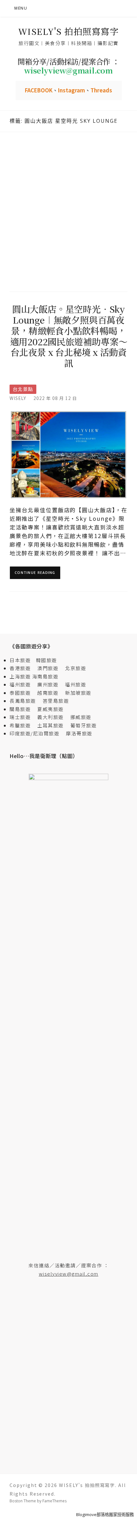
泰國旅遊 (23, 692)
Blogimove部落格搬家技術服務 (105, 1514)
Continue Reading (35, 572)
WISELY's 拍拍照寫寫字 (68, 31)
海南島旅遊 (45, 676)
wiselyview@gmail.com (68, 1273)
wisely (18, 398)
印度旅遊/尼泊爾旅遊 (37, 733)
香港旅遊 (20, 668)
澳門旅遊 (47, 668)
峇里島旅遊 (56, 700)
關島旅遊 (23, 709)
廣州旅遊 (47, 684)
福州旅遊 (23, 684)
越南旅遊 (50, 692)
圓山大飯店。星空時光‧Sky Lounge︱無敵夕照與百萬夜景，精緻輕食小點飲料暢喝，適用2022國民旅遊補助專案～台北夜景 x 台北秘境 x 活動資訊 (68, 335)
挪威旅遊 (80, 717)
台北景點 (23, 389)
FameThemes (54, 1501)
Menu (20, 8)
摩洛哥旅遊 (79, 733)
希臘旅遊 (23, 725)
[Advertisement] (68, 210)
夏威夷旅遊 (50, 709)
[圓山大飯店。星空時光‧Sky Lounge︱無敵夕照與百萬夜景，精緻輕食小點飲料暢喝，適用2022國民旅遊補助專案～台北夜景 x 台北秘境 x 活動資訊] (68, 454)
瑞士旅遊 (23, 717)
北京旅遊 (75, 668)
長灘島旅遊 (23, 700)
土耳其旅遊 (53, 725)
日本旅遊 (20, 660)
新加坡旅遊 (78, 692)
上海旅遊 (20, 676)
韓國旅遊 (46, 660)
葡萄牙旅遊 (83, 725)
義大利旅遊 (50, 717)
